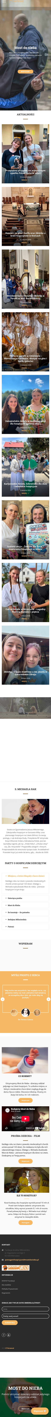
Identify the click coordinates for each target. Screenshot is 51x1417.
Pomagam (25, 1223)
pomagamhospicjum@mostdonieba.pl (22, 1260)
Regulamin (6, 1293)
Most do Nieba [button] (14, 905)
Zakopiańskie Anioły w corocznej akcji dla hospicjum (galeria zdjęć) (25, 422)
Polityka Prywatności (10, 1289)
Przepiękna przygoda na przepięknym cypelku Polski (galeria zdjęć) (25, 171)
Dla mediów (6, 1285)
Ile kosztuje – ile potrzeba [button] (19, 912)
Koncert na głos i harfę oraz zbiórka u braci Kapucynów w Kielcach (25, 234)
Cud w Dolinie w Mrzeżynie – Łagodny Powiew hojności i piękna (25, 610)
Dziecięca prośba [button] (15, 898)
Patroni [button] (11, 926)
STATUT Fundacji (8, 1281)
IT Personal (9, 1348)
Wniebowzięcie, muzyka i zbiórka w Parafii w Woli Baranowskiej (25, 297)
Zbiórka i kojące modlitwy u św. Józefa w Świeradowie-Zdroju (25, 673)
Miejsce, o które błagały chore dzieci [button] (26, 875)
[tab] (25, 876)
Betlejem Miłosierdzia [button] (17, 919)
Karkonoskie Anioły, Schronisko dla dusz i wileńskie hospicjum (25, 485)
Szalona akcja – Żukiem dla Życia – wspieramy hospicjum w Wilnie (25, 547)
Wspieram (25, 72)
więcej (24, 180)
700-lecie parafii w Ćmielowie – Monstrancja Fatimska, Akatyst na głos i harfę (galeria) (25, 358)
